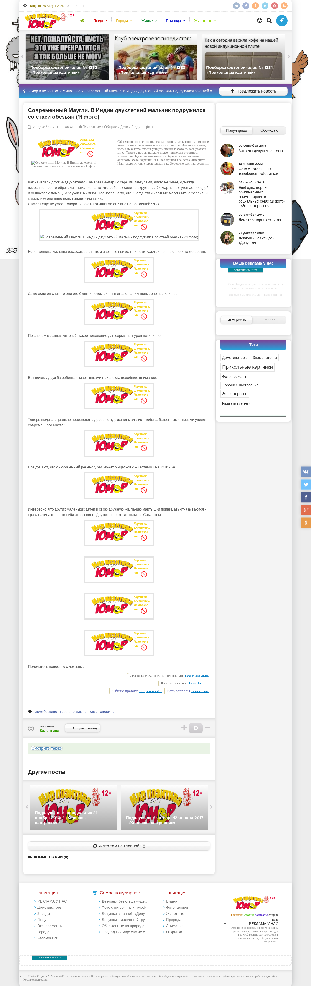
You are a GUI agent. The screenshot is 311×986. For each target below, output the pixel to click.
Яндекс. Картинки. (198, 683)
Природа (173, 21)
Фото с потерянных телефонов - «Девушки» (125, 907)
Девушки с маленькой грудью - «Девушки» (125, 920)
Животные (203, 21)
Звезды (43, 913)
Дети (124, 127)
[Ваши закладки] (259, 20)
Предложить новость (256, 91)
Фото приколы (234, 376)
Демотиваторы (234, 357)
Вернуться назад (84, 728)
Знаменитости (265, 357)
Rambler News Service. (197, 675)
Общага (110, 127)
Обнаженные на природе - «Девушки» (125, 926)
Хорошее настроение (240, 385)
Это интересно (234, 394)
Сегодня (248, 915)
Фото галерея (177, 907)
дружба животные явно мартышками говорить (74, 711)
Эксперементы (50, 926)
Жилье (147, 21)
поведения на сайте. (150, 691)
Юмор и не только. (43, 91)
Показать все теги (235, 403)
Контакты (261, 915)
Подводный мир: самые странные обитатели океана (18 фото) (125, 932)
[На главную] (48, 20)
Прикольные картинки (247, 367)
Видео (171, 901)
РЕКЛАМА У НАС (52, 901)
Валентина (49, 730)
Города (122, 21)
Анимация (175, 926)
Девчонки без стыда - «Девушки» (125, 901)
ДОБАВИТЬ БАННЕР (245, 270)
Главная (236, 915)
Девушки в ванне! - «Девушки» (125, 913)
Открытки (174, 932)
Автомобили (47, 938)
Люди (98, 21)
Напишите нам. (200, 691)
